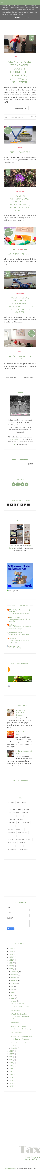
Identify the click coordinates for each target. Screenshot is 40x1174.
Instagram (26, 822)
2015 (11, 1060)
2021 (11, 963)
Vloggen (27, 846)
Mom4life (12, 638)
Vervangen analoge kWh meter (19, 613)
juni (12, 989)
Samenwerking (22, 836)
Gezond (20, 816)
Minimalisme (11, 832)
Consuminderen (21, 802)
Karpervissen (20, 826)
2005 (11, 1086)
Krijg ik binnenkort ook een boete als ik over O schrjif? (20, 628)
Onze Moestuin (22, 832)
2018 (11, 1051)
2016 (11, 1057)
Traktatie (22, 842)
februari (13, 1001)
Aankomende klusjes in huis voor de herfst (20, 620)
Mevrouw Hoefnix (15, 632)
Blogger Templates (10, 1168)
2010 (11, 1074)
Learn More (17, 18)
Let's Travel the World (20, 357)
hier (14, 444)
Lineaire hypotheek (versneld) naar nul (19, 611)
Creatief (10, 806)
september (14, 980)
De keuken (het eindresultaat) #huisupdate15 (20, 712)
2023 (11, 957)
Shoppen (10, 839)
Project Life (11, 836)
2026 (11, 948)
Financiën (20, 249)
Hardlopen (11, 822)
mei (12, 992)
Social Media (20, 839)
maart (13, 998)
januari (13, 1048)
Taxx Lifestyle (12, 842)
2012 (11, 1068)
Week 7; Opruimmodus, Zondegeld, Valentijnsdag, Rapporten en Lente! (19, 203)
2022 (11, 960)
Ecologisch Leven (13, 812)
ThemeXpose (32, 1168)
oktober (13, 977)
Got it (26, 18)
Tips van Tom (14, 646)
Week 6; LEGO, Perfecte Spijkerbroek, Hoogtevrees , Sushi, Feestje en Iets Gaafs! (20, 304)
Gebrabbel (20, 148)
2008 (11, 1080)
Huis (19, 351)
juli (12, 986)
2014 (11, 1063)
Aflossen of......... (19, 254)
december (14, 972)
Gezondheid (21, 819)
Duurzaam (26, 809)
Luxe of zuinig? (14, 617)
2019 (11, 969)
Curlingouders (20, 152)
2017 (11, 1054)
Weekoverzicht (19, 57)
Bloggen (11, 802)
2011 (11, 1071)
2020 (11, 966)
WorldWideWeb (25, 849)
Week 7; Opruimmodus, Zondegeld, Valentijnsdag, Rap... (20, 1016)
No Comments (19, 117)
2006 (11, 1083)
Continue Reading (20, 108)
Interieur (11, 826)
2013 (11, 1065)
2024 (11, 954)
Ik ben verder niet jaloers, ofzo (19, 634)
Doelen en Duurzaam (14, 809)
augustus (14, 983)
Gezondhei (11, 819)
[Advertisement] (20, 876)
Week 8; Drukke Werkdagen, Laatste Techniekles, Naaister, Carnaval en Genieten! (19, 72)
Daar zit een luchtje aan (16, 648)
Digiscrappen (20, 806)
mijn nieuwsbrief (14, 439)
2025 (11, 951)
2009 (11, 1077)
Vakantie (19, 846)
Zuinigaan (12, 625)
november (14, 974)
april (12, 995)
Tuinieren (11, 846)
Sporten (28, 839)
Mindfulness (19, 829)
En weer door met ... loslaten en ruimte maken (19, 641)
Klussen (10, 829)
